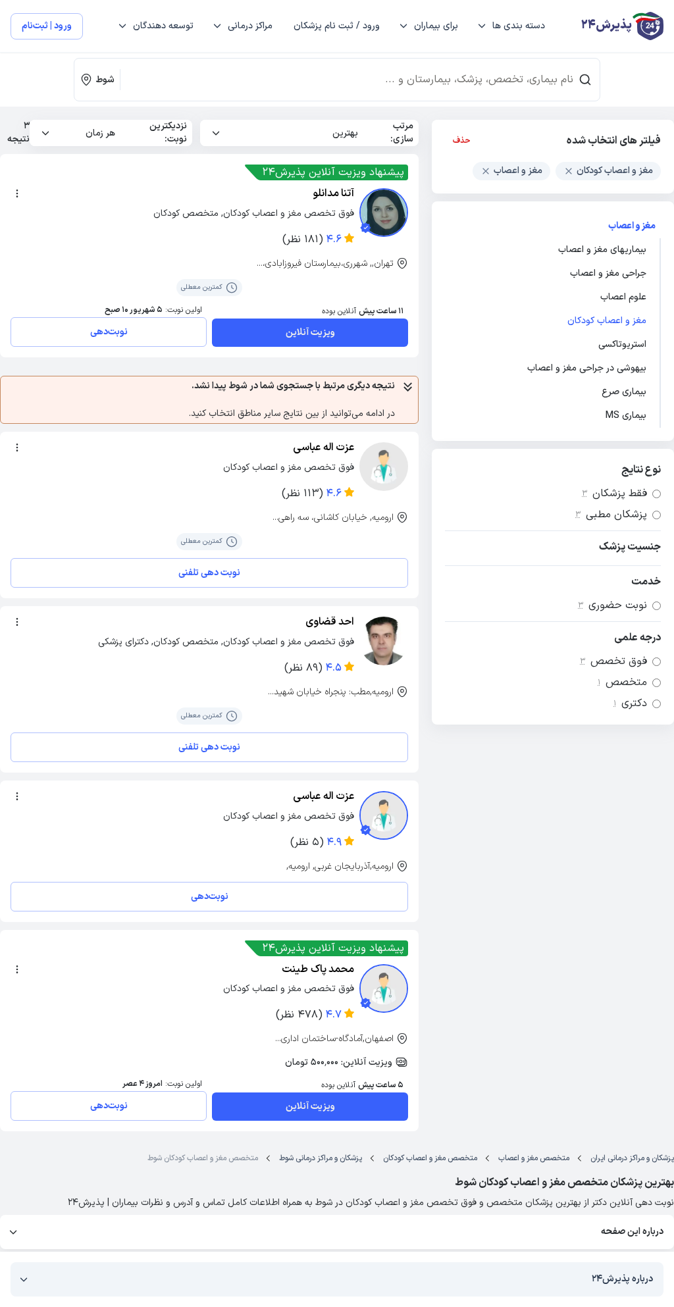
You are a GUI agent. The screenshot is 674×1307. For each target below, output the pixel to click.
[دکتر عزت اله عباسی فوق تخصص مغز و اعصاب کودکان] (383, 466)
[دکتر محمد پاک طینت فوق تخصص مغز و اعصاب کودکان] (383, 988)
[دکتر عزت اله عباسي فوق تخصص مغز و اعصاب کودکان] (383, 815)
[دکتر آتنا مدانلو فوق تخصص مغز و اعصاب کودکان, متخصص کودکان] (383, 212)
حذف (462, 141)
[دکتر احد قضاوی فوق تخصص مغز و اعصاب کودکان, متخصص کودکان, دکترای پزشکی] (383, 641)
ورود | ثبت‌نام (47, 26)
